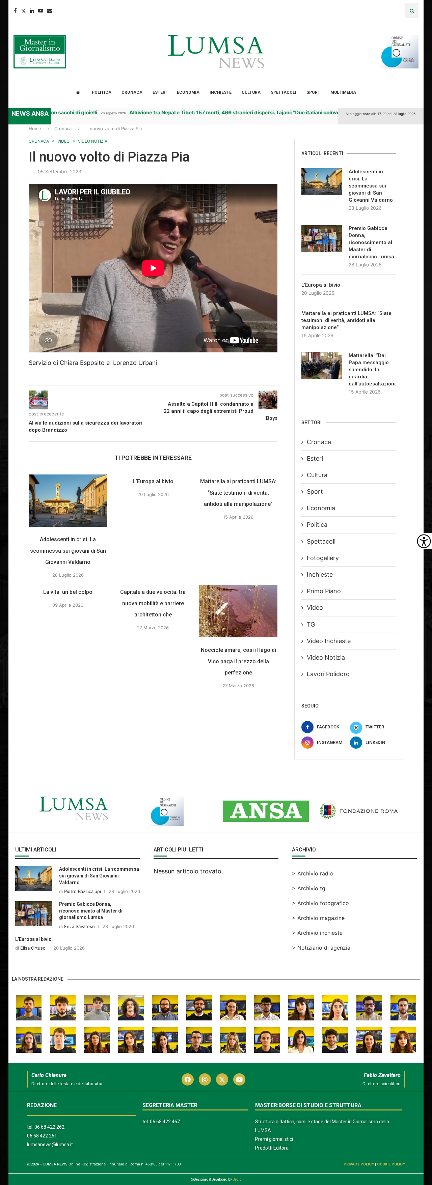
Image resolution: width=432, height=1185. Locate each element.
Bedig (237, 1179)
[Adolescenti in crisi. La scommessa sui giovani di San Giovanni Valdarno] (68, 500)
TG (311, 624)
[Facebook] (15, 10)
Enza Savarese (79, 926)
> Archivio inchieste (317, 932)
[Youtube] (41, 10)
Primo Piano (324, 591)
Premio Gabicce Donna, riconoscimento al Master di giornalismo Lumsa (371, 242)
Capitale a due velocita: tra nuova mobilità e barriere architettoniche (153, 603)
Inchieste (221, 92)
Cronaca (132, 92)
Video (315, 607)
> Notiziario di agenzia (321, 947)
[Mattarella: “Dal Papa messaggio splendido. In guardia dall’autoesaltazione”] (321, 365)
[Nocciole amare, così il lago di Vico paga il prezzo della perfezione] (238, 611)
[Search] (411, 10)
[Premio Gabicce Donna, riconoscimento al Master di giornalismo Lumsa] (321, 238)
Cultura (251, 92)
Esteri (160, 92)
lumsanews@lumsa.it (50, 1144)
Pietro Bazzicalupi (82, 891)
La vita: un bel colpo (67, 592)
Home (35, 128)
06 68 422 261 (42, 1135)
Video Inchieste (329, 640)
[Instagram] (205, 1079)
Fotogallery (323, 557)
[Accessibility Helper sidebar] (424, 541)
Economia (188, 92)
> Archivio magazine (318, 918)
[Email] (50, 10)
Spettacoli (283, 92)
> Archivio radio (312, 873)
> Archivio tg (308, 888)
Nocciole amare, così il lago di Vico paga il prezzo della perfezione (238, 661)
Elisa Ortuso (33, 948)
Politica (101, 92)
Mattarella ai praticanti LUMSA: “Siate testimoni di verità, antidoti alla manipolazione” (238, 492)
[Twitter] (23, 10)
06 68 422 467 (165, 1121)
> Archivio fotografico (320, 903)
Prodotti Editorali (273, 1148)
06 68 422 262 (49, 1127)
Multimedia (343, 92)
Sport (313, 92)
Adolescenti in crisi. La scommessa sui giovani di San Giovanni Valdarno (68, 550)
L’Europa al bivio (153, 481)
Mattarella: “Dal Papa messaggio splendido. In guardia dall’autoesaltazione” (372, 369)
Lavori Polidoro (328, 673)
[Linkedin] (31, 10)
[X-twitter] (222, 1079)
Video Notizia (326, 657)
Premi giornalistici (274, 1139)
